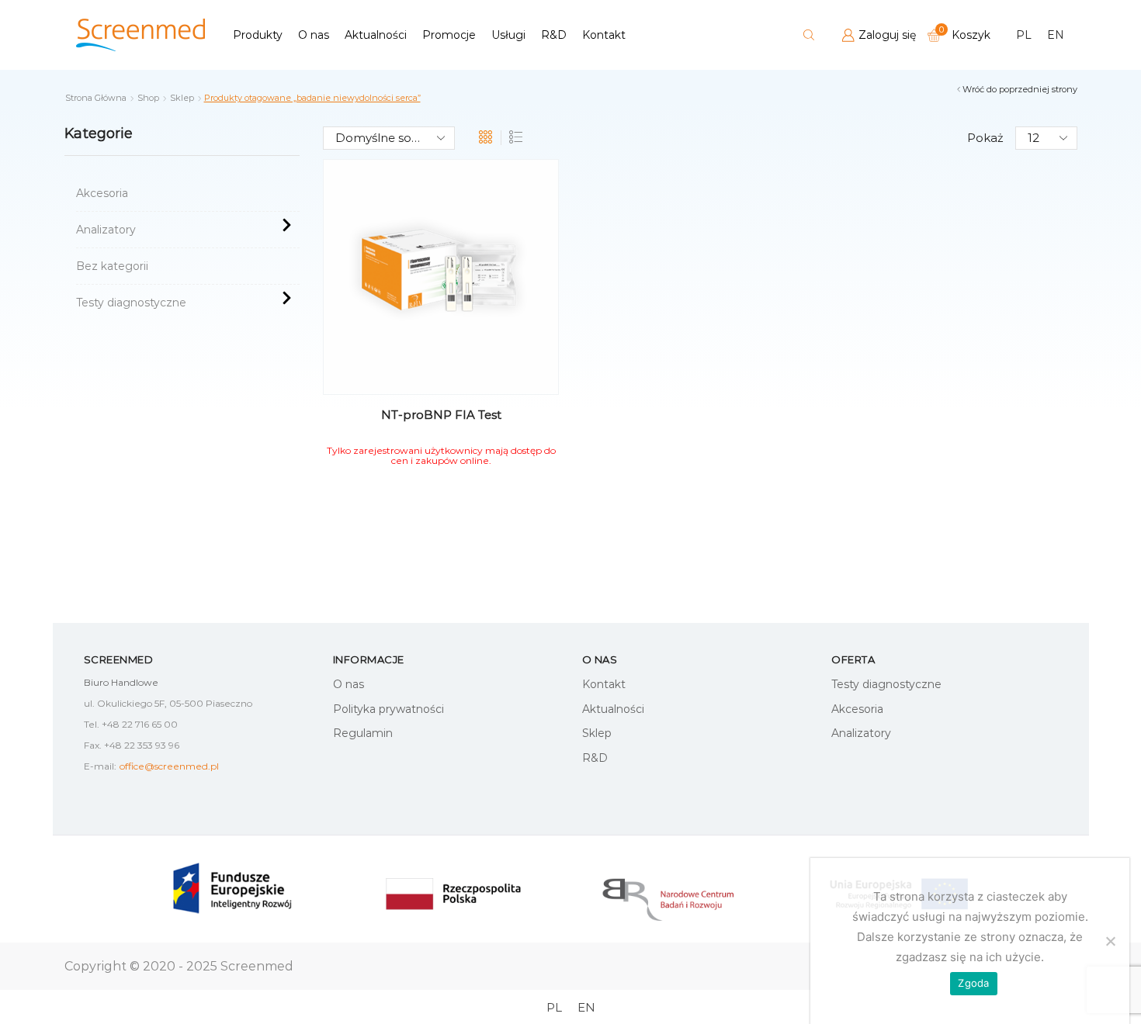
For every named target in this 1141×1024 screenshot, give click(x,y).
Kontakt (604, 35)
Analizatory (106, 230)
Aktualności (376, 35)
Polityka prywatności (388, 709)
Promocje (449, 35)
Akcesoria (102, 193)
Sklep (182, 97)
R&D (554, 35)
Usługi (508, 35)
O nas (313, 35)
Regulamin (363, 733)
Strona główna (96, 97)
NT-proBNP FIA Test (441, 414)
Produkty (258, 35)
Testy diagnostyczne (131, 303)
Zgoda (973, 983)
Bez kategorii (112, 266)
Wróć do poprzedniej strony (1019, 89)
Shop (148, 97)
